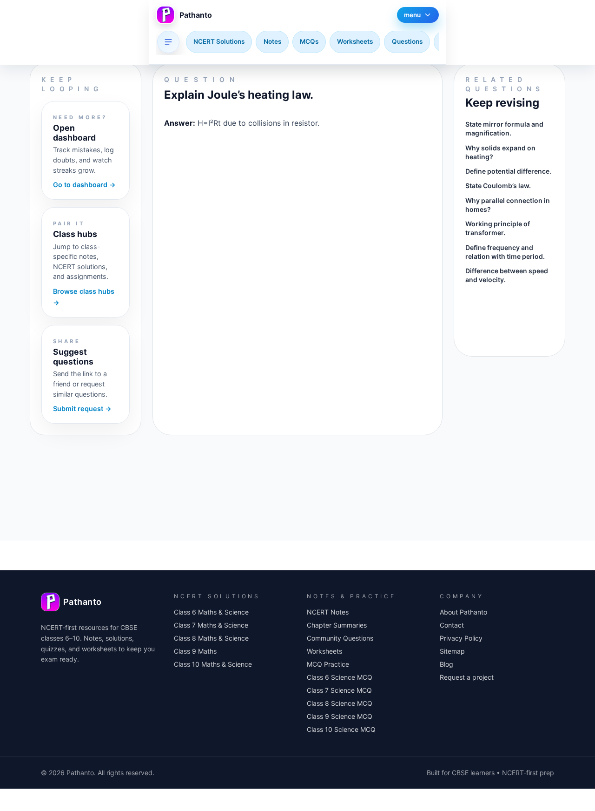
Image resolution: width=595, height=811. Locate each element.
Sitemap (452, 651)
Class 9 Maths (195, 651)
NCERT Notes (328, 612)
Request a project (467, 677)
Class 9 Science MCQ (339, 716)
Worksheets (355, 41)
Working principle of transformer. (497, 228)
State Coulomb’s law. (498, 185)
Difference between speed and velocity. (506, 275)
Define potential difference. (508, 171)
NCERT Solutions (219, 41)
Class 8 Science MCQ (339, 703)
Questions (407, 41)
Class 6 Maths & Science (211, 612)
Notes (272, 41)
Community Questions (340, 638)
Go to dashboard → (84, 185)
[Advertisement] (297, 165)
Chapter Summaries (337, 625)
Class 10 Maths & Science (213, 664)
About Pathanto (463, 612)
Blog (446, 664)
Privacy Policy (461, 638)
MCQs (309, 41)
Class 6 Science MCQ (339, 677)
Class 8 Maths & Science (211, 638)
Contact (452, 625)
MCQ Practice (328, 664)
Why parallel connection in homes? (507, 204)
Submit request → (82, 408)
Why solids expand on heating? (500, 152)
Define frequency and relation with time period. (505, 251)
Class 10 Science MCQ (341, 729)
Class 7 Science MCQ (339, 690)
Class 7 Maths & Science (211, 625)
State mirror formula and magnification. (504, 128)
